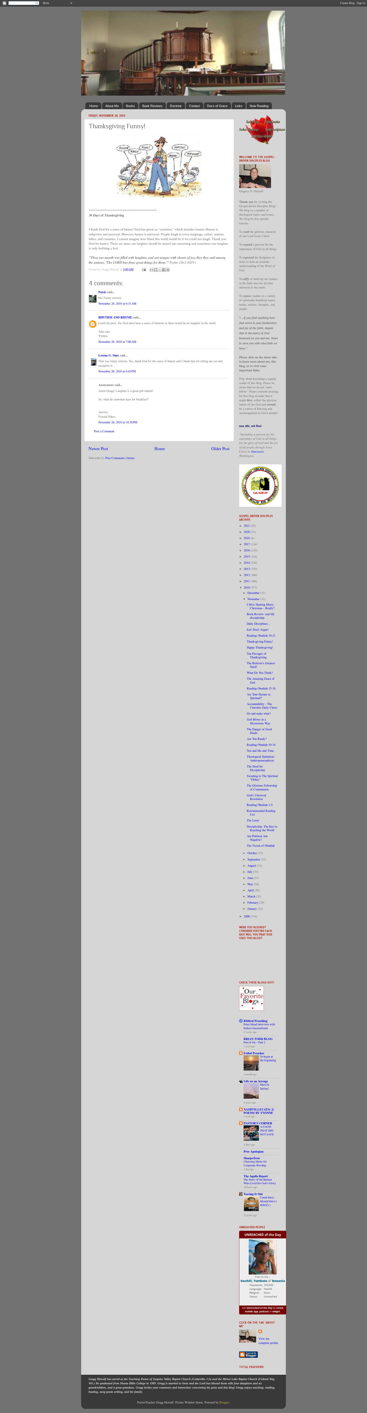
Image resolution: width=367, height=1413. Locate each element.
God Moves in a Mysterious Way (258, 721)
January (252, 909)
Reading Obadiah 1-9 (259, 805)
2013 (247, 569)
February (253, 902)
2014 (247, 563)
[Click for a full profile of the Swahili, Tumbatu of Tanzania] (263, 1273)
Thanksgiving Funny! (260, 641)
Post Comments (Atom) (119, 458)
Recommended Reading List (261, 812)
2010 (247, 587)
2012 (247, 575)
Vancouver (257, 451)
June (250, 878)
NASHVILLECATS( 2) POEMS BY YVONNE (259, 1111)
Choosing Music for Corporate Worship (255, 1163)
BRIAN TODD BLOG (258, 1039)
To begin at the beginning (268, 1058)
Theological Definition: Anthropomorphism (261, 758)
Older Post (220, 448)
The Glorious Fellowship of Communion (262, 787)
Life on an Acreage (256, 1081)
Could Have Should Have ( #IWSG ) (268, 1201)
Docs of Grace (217, 106)
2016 (247, 550)
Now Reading (259, 106)
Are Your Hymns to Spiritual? (259, 696)
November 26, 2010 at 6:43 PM (117, 371)
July (250, 872)
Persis (102, 292)
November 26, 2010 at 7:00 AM (117, 342)
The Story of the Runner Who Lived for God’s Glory (260, 1181)
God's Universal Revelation (256, 797)
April (251, 890)
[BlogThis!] (156, 270)
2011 (247, 581)
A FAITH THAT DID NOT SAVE (267, 1130)
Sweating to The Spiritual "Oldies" (262, 777)
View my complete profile (268, 1341)
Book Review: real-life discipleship (260, 616)
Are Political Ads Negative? (257, 838)
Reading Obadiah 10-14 (261, 745)
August (252, 865)
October (252, 853)
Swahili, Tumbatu (253, 1281)
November (253, 599)
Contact (194, 106)
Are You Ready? (257, 739)
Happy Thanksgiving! (260, 647)
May (250, 884)
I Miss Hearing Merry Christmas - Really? (260, 606)
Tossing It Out (253, 1194)
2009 (247, 916)
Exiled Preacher (254, 1053)
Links (238, 106)
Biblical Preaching (255, 1021)
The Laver (253, 820)
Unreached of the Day (259, 1307)
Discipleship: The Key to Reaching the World (262, 828)
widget (276, 1311)
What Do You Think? (260, 673)
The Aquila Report (256, 1176)
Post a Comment (104, 431)
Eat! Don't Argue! (258, 629)
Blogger (224, 1402)
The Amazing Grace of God (260, 680)
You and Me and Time (260, 751)
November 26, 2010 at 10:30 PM (117, 422)
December (253, 593)
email (279, 1307)
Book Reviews (152, 106)
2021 (247, 526)
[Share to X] (160, 270)
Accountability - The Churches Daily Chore (262, 705)
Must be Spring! (264, 1086)
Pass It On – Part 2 (254, 1042)
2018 (247, 538)
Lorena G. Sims (108, 355)
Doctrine (176, 106)
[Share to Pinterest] (168, 270)
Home (93, 106)
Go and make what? (259, 713)
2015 (247, 556)
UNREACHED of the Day (262, 1234)
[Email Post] (144, 269)
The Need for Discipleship (256, 768)
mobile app (251, 1311)
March (251, 896)
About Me (112, 106)
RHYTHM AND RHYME (115, 317)
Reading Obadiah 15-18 (261, 688)
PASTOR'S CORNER (258, 1123)
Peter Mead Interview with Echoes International (259, 1026)
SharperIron (252, 1158)
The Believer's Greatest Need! (261, 665)
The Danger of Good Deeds (259, 731)
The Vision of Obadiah (261, 846)
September (254, 859)
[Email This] (152, 270)
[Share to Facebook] (164, 270)
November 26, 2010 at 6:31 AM (117, 303)
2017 (247, 544)
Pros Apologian (254, 1151)
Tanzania (278, 1281)
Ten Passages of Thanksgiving (257, 655)
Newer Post (98, 448)
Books (130, 106)
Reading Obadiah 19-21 (261, 635)
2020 (247, 532)
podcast (264, 1311)
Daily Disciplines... (258, 624)
